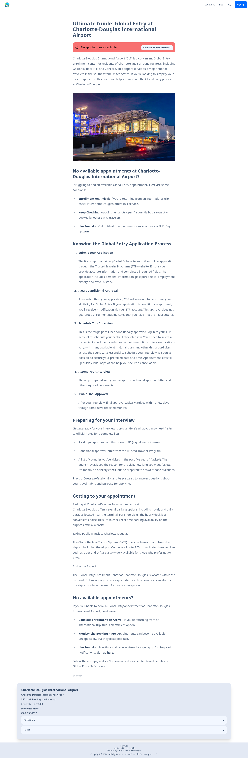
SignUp (240, 4)
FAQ (229, 4)
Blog (221, 4)
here (86, 231)
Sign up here (104, 652)
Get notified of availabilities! (157, 47)
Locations (210, 4)
